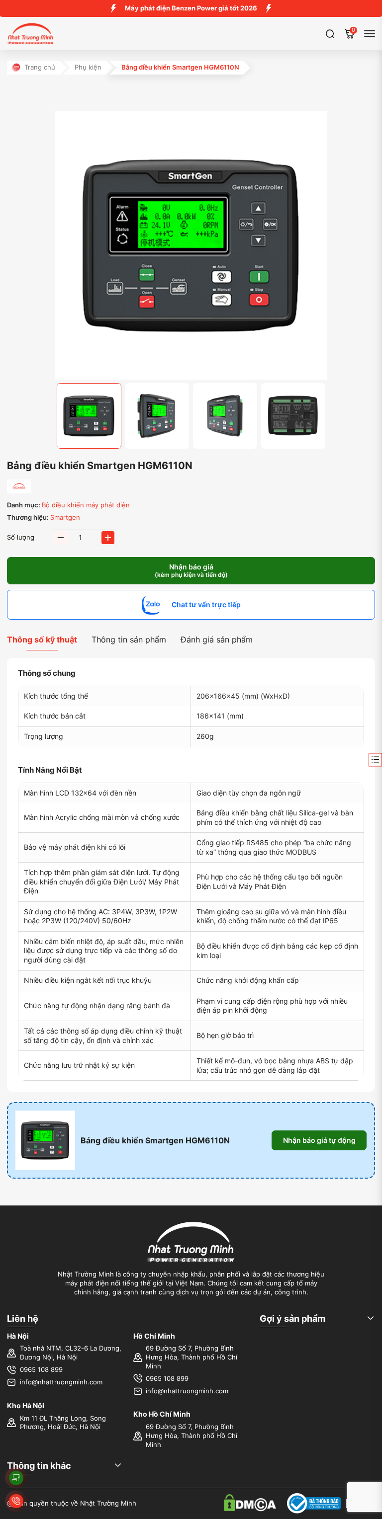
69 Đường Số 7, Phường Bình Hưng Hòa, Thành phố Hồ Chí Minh (191, 1357)
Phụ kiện (88, 67)
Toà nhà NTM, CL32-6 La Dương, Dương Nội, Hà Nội (70, 1353)
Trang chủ (39, 67)
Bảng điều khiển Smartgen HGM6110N (155, 1140)
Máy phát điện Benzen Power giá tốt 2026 (191, 8)
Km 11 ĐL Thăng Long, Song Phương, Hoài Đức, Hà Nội (63, 1423)
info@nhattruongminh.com (61, 1382)
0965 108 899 (41, 1369)
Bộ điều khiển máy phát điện (86, 505)
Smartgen (65, 517)
